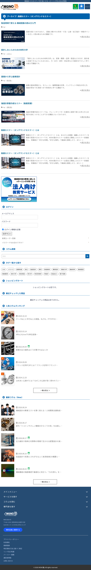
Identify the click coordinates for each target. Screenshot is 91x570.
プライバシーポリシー (11, 539)
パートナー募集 (9, 555)
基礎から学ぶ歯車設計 (10, 76)
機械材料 (72, 269)
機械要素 (5, 274)
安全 (26, 269)
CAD (3, 269)
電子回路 (62, 274)
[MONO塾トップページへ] (11, 516)
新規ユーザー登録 (8, 238)
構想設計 (55, 269)
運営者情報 (7, 558)
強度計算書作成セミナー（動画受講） (17, 103)
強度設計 (33, 269)
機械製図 (81, 269)
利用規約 (7, 542)
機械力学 (64, 269)
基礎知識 (19, 269)
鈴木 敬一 (9, 80)
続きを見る (85, 36)
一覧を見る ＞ (45, 390)
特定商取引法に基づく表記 (13, 548)
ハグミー (9, 54)
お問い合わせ (8, 561)
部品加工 (54, 274)
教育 (40, 269)
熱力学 (29, 274)
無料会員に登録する (13, 530)
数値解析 (47, 269)
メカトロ (11, 269)
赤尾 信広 (9, 107)
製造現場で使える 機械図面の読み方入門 (18, 23)
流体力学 (13, 274)
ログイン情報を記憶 (12, 229)
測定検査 (22, 274)
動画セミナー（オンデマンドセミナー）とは (20, 130)
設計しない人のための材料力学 (14, 49)
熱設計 (46, 274)
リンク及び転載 (9, 551)
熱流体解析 (38, 274)
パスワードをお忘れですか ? (12, 242)
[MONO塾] (9, 7)
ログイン (81, 8)
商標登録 (7, 545)
